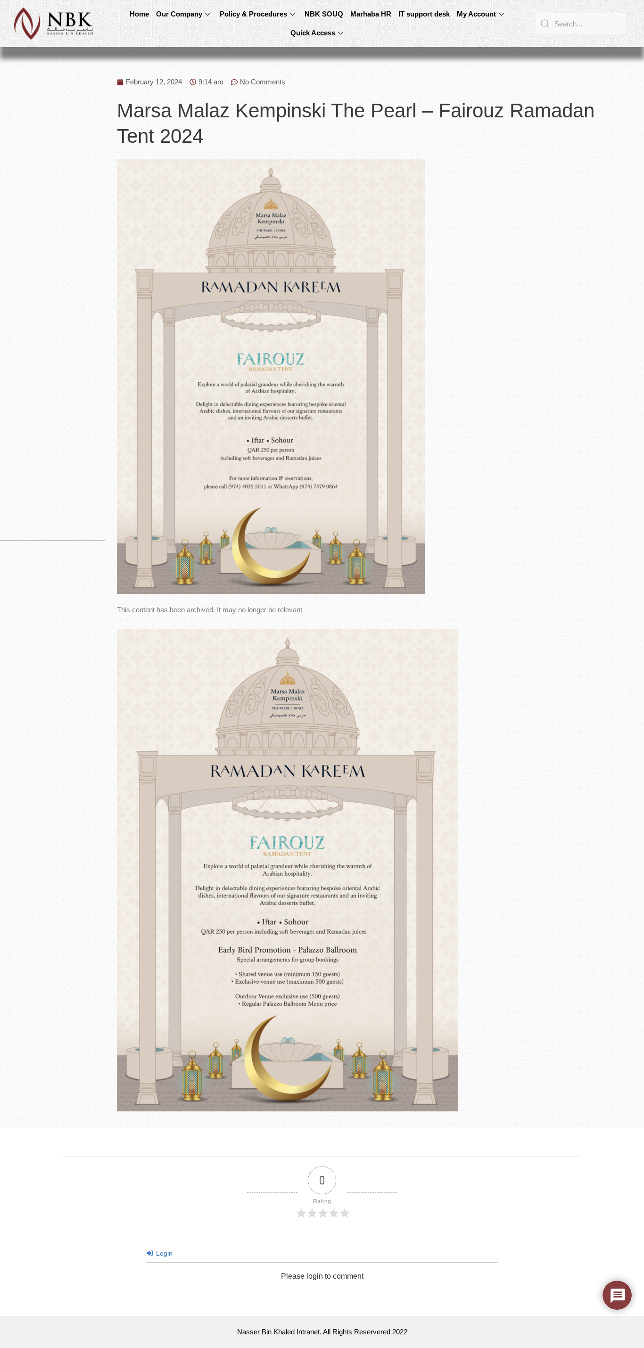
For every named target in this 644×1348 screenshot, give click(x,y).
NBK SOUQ (324, 14)
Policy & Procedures (253, 14)
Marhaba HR (370, 14)
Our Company (179, 14)
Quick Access (312, 33)
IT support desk (424, 14)
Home (139, 14)
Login (163, 1253)
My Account (476, 14)
